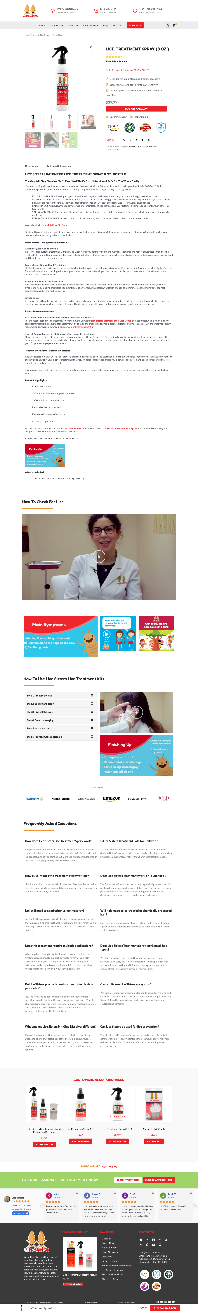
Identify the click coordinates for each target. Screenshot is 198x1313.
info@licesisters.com (67, 8)
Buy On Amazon (136, 108)
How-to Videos (110, 1247)
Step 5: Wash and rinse (39, 728)
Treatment (34, 35)
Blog (105, 25)
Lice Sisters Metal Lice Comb (71, 428)
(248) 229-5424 (108, 8)
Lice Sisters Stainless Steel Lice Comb (111, 320)
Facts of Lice (89, 25)
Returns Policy (109, 1260)
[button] (168, 25)
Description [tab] (31, 166)
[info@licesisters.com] (53, 11)
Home (26, 35)
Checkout (107, 1256)
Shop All (117, 25)
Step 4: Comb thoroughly (40, 720)
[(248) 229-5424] (96, 11)
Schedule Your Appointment (116, 1265)
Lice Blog (106, 1238)
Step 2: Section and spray (40, 703)
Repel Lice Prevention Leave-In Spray (113, 336)
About (41, 25)
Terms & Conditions (126, 1302)
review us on (19, 1213)
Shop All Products (111, 1251)
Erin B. (133, 1194)
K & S (56, 1194)
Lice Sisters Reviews (112, 1269)
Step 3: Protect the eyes (40, 711)
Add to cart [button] (154, 1141)
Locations (55, 25)
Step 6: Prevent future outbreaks (44, 736)
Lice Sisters (115, 150)
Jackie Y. (172, 1194)
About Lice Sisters (111, 1278)
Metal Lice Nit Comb (57, 225)
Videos (71, 25)
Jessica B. (96, 1194)
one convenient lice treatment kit (77, 326)
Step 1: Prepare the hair (39, 695)
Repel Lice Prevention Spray (122, 428)
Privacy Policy (91, 1302)
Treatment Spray (151, 146)
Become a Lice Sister (112, 1274)
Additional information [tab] (58, 166)
